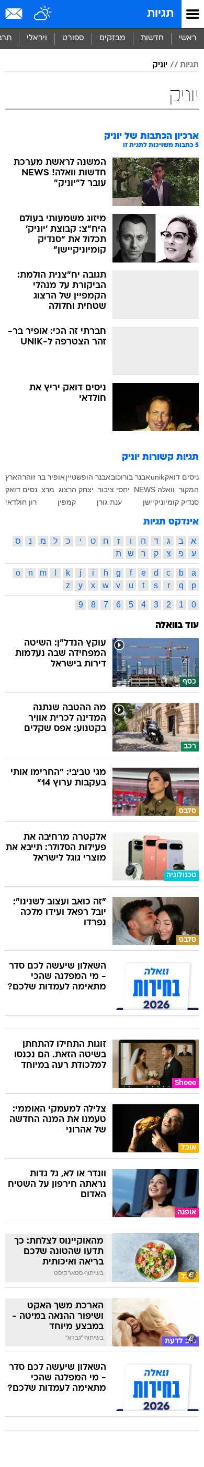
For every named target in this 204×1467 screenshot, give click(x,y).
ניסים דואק (182, 477)
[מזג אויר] (43, 14)
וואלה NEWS (154, 489)
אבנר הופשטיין (87, 477)
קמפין (67, 502)
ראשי (188, 38)
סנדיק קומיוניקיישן (171, 502)
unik (157, 477)
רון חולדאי (21, 502)
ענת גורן (109, 502)
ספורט (73, 38)
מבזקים (112, 38)
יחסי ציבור (114, 489)
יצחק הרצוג (76, 489)
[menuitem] (152, 38)
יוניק (159, 65)
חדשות (152, 38)
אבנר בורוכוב (130, 477)
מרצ (47, 489)
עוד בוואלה (177, 625)
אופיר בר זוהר (43, 477)
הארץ (13, 477)
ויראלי (37, 38)
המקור (189, 489)
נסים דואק (21, 489)
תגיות (160, 13)
